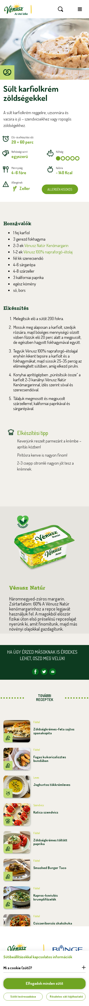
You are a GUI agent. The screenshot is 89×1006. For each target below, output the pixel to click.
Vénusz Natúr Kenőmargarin (46, 245)
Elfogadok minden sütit (44, 983)
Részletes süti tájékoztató (66, 996)
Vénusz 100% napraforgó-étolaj (48, 251)
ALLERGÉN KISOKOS (59, 189)
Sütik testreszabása (23, 996)
